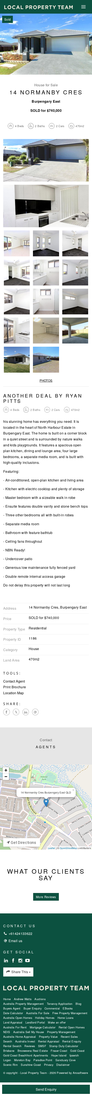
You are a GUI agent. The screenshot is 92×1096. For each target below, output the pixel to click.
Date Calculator (13, 1013)
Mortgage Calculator (43, 1027)
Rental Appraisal (48, 1041)
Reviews (29, 1046)
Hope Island (58, 1055)
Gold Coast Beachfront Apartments (25, 1055)
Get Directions (23, 842)
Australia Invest (25, 1041)
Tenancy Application (60, 1004)
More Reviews (46, 897)
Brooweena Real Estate (33, 1051)
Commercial (52, 1008)
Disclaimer (63, 1065)
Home (7, 999)
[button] (46, 687)
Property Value (48, 1037)
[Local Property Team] (38, 6)
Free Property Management (70, 1013)
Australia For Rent (15, 1027)
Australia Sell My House (28, 1032)
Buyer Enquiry (33, 1008)
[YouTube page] (27, 960)
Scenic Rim (10, 1065)
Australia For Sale (37, 1013)
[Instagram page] (21, 960)
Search (7, 1041)
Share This (19, 971)
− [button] (5, 776)
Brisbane (8, 1051)
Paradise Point (42, 1060)
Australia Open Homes (17, 1018)
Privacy (48, 1065)
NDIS (6, 1032)
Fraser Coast (59, 1051)
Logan (7, 1060)
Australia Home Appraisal (19, 1037)
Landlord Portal (35, 1022)
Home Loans (66, 1018)
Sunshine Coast (31, 1065)
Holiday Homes (44, 1018)
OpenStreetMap (68, 848)
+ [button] (5, 770)
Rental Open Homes (72, 1027)
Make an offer (57, 1022)
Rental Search (12, 1046)
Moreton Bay (22, 1060)
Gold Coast (77, 1051)
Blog (78, 1004)
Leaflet (51, 848)
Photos (46, 380)
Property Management (61, 1032)
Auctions (39, 999)
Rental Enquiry (71, 1041)
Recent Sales (69, 1037)
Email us (15, 940)
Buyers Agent (12, 1008)
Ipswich (74, 1055)
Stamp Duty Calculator (63, 1046)
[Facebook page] (13, 960)
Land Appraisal (12, 1022)
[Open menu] (83, 6)
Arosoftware (80, 1073)
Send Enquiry (46, 1089)
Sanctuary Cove (65, 1060)
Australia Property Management (23, 1004)
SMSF (42, 1046)
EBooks (68, 1008)
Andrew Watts (23, 999)
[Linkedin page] (6, 960)
